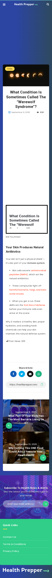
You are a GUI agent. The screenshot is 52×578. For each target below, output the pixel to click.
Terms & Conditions (14, 544)
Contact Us (9, 537)
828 (42, 112)
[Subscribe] (45, 504)
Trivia (9, 68)
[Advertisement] (26, 34)
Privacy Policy (11, 551)
